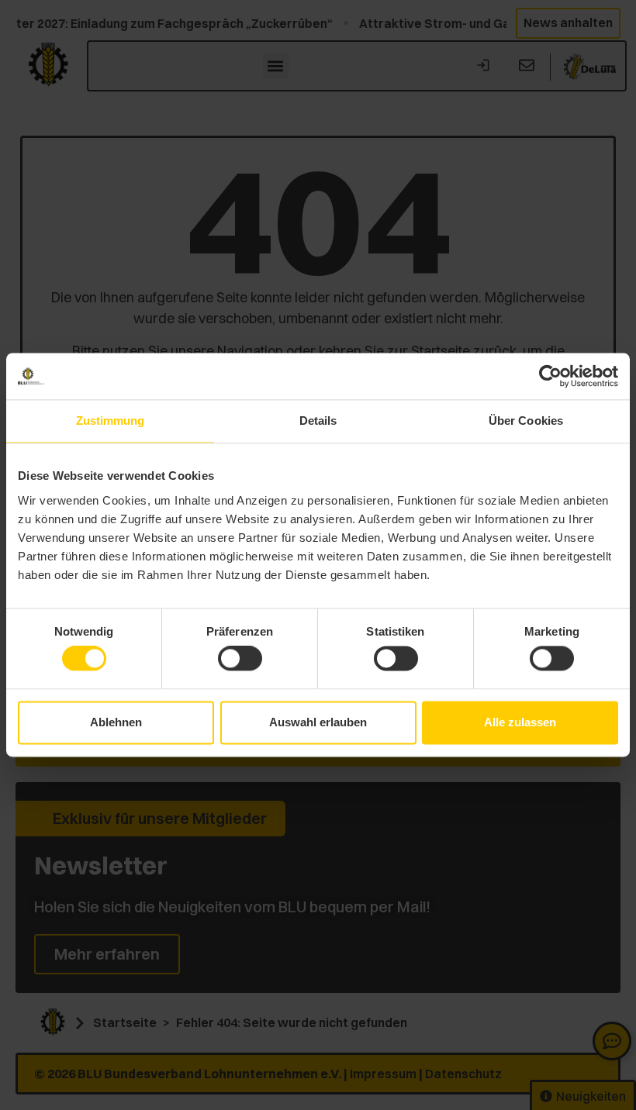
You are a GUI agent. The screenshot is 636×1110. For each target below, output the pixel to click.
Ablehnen (116, 722)
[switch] (240, 658)
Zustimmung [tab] (110, 420)
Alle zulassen (520, 722)
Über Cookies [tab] (526, 420)
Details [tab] (318, 420)
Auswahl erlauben (318, 722)
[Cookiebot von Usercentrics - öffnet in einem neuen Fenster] (550, 376)
